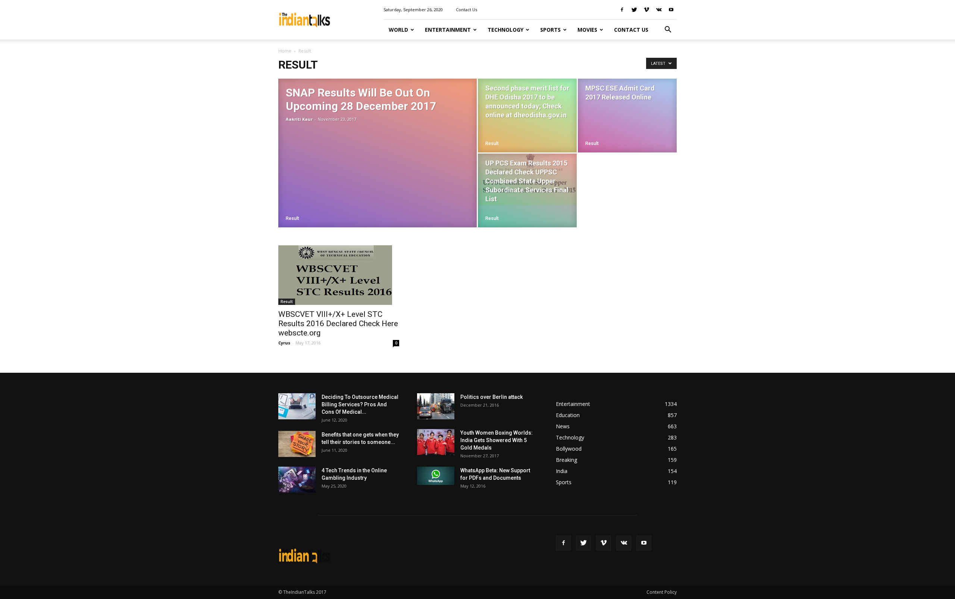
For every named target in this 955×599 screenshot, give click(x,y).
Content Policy (661, 592)
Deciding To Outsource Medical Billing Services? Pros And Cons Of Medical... (360, 404)
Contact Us (466, 9)
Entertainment (448, 29)
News (563, 426)
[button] (668, 30)
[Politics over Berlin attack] (435, 406)
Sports (550, 29)
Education (568, 415)
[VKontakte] (658, 9)
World (398, 29)
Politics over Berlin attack (491, 397)
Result (292, 218)
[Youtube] (671, 9)
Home (284, 51)
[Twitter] (634, 9)
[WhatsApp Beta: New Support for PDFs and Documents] (435, 476)
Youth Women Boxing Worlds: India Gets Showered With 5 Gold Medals (496, 440)
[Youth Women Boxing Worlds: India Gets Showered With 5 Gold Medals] (435, 442)
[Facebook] (621, 9)
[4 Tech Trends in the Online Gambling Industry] (297, 480)
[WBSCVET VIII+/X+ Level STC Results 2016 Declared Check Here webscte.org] (338, 275)
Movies (587, 29)
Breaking (566, 459)
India (561, 471)
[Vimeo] (646, 9)
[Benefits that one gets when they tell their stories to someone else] (297, 444)
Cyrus (284, 343)
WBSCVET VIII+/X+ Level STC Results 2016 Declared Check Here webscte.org (338, 323)
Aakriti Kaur (299, 119)
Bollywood (569, 448)
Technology (505, 29)
